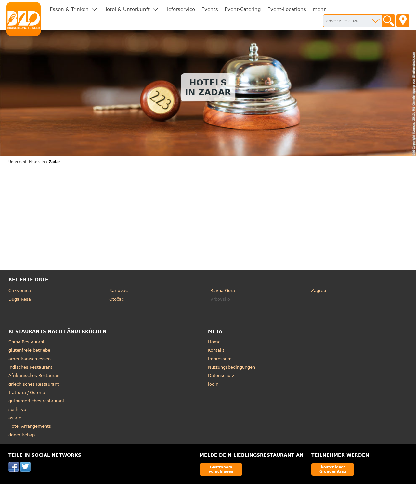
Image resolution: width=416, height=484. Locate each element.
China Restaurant (26, 341)
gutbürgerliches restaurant (36, 401)
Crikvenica (19, 290)
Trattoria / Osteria (26, 392)
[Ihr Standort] (403, 20)
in (26, 162)
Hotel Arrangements (29, 426)
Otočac (116, 299)
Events (210, 9)
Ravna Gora (222, 290)
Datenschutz (221, 375)
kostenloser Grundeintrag (332, 469)
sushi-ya (17, 409)
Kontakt (216, 350)
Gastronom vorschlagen (221, 469)
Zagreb (318, 290)
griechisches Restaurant (33, 384)
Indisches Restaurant (30, 367)
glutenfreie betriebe (29, 350)
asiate (14, 417)
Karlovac (118, 290)
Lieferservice (179, 9)
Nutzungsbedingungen (231, 367)
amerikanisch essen (29, 358)
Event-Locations (286, 9)
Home (214, 341)
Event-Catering (243, 9)
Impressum (220, 358)
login (213, 384)
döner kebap (21, 434)
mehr (319, 9)
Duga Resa (19, 299)
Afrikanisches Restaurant (34, 375)
